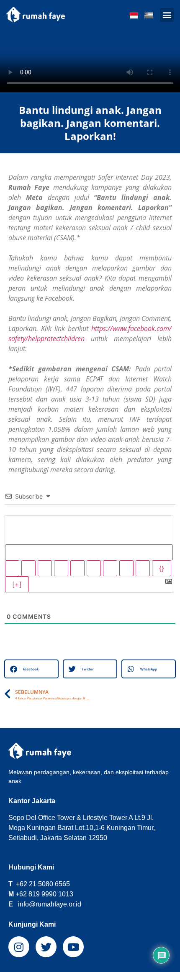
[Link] (143, 568)
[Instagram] (18, 946)
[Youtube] (73, 946)
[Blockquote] (110, 568)
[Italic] (28, 568)
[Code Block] (126, 568)
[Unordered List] (94, 568)
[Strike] (61, 568)
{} (161, 568)
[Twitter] (46, 946)
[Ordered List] (77, 568)
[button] (167, 15)
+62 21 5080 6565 (43, 884)
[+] (17, 584)
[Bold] (12, 568)
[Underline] (45, 568)
